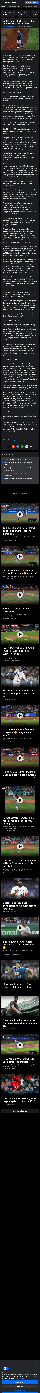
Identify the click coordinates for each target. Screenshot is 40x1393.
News (19, 6)
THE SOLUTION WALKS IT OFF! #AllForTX (17, 610)
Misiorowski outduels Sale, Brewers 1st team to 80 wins (18, 985)
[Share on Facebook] (17, 446)
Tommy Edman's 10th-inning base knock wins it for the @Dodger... (19, 531)
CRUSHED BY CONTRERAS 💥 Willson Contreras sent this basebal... (19, 863)
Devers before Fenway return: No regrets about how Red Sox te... (20, 1023)
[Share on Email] (26, 446)
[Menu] (2, 2)
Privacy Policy (19, 1378)
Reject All (20, 1386)
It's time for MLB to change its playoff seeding (18, 459)
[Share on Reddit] (13, 446)
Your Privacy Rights (20, 1390)
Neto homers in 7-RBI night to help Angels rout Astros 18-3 (19, 1100)
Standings (27, 6)
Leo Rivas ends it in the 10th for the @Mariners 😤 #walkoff (20, 572)
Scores (12, 6)
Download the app (32, 2)
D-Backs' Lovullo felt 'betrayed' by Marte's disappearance (17, 474)
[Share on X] (8, 446)
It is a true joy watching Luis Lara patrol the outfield (18, 1060)
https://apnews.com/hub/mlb (20, 440)
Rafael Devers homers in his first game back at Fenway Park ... (18, 820)
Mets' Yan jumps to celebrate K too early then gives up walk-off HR (18, 469)
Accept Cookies (20, 1382)
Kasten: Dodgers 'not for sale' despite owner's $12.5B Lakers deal (18, 464)
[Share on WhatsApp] (22, 446)
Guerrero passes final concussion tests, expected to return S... (19, 905)
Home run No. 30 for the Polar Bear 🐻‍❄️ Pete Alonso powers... (19, 773)
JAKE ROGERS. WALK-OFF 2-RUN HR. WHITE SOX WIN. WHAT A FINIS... (19, 651)
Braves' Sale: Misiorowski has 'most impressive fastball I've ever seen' (19, 480)
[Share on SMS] (31, 446)
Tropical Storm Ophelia (27, 212)
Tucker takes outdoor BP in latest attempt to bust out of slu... (18, 693)
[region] (20, 1376)
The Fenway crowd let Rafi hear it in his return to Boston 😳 (19, 944)
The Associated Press (8, 26)
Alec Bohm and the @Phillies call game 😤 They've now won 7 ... (18, 732)
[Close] (36, 1362)
